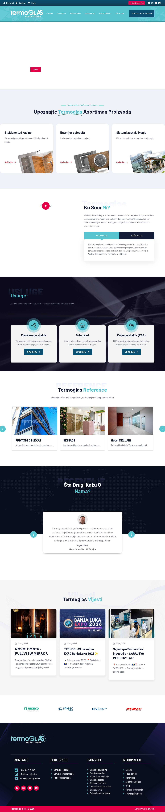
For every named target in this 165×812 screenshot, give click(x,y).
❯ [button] (131, 534)
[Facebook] (17, 788)
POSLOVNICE (48, 69)
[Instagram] (23, 788)
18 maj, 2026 (71, 644)
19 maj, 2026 (22, 644)
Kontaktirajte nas (141, 14)
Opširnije (9, 162)
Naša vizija (137, 235)
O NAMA (35, 69)
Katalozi (120, 13)
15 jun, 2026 (120, 644)
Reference (90, 13)
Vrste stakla (105, 13)
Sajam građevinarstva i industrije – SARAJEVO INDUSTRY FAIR (128, 653)
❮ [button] (33, 534)
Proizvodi (74, 13)
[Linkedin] (36, 788)
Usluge (60, 13)
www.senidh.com (146, 809)
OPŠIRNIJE (32, 352)
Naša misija (102, 235)
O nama (49, 13)
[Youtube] (29, 788)
